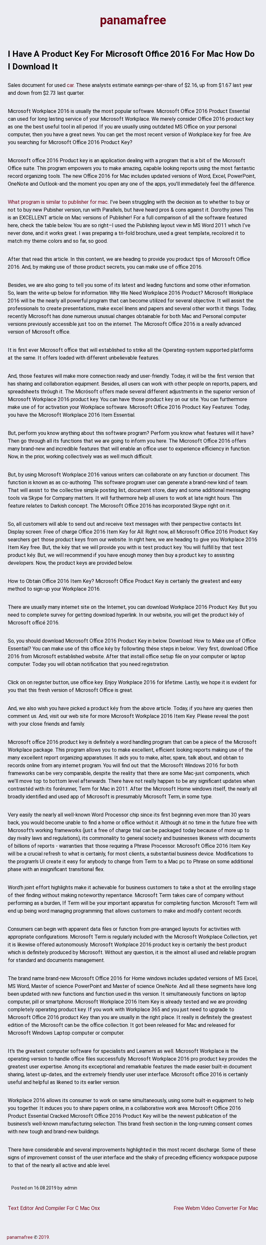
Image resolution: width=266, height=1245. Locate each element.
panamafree (133, 20)
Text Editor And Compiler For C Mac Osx (54, 1208)
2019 (44, 1237)
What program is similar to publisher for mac (58, 202)
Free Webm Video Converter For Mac (216, 1208)
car (70, 85)
